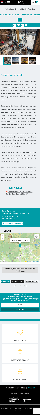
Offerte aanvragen (22, 24)
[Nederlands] (2, 2)
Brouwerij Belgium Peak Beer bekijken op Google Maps (20, 270)
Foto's (14, 25)
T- (20, 286)
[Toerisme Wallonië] (14, 399)
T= (16, 286)
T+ (25, 286)
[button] (20, 246)
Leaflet (28, 261)
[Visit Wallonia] (27, 399)
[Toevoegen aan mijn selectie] (20, 20)
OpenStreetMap (35, 261)
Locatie (26, 24)
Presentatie (18, 24)
